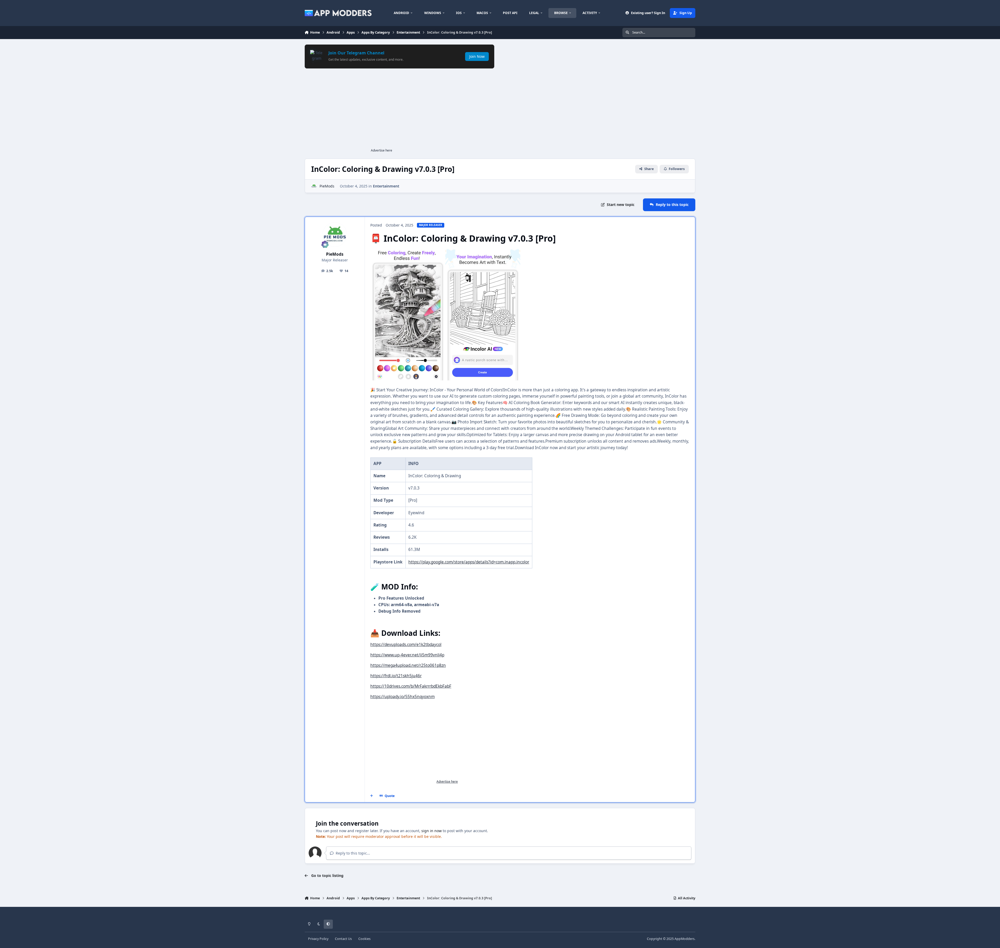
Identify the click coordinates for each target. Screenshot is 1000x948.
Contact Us (343, 939)
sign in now (431, 830)
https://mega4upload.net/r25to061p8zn (408, 665)
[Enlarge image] (407, 250)
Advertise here (381, 150)
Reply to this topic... (352, 853)
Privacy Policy (318, 939)
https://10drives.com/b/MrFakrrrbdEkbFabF (410, 686)
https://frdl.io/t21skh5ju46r (396, 676)
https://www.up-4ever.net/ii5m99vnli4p (407, 655)
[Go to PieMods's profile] (314, 186)
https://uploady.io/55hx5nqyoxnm (402, 696)
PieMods (327, 186)
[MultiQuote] (371, 796)
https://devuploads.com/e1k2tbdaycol (405, 644)
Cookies (364, 939)
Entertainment (386, 186)
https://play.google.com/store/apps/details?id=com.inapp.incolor (468, 562)
